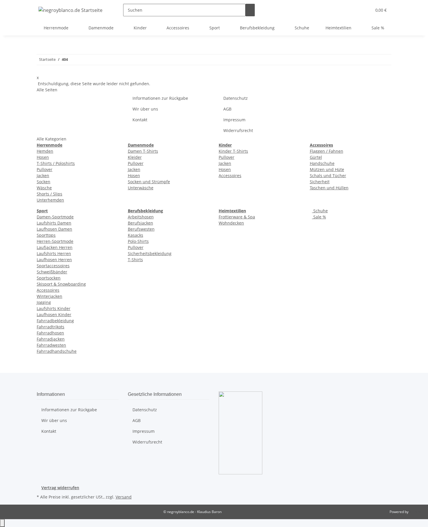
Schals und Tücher (328, 175)
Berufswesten (141, 229)
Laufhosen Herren (54, 259)
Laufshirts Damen (54, 223)
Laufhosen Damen (54, 229)
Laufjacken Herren (54, 247)
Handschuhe (322, 163)
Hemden (45, 151)
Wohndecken (231, 223)
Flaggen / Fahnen (326, 151)
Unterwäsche (140, 187)
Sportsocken (49, 278)
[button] (355, 10)
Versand (124, 497)
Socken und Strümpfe (149, 181)
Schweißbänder (52, 272)
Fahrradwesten (51, 345)
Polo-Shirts (138, 241)
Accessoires (230, 175)
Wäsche (44, 187)
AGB (227, 109)
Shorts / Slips (49, 194)
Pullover (44, 169)
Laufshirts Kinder (53, 308)
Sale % (319, 217)
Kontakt (139, 119)
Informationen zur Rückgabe (160, 98)
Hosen (43, 157)
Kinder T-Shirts (233, 151)
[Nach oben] (2, 523)
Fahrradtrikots (50, 327)
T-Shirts (135, 259)
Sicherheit (320, 181)
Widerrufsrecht (238, 130)
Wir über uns (145, 109)
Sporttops (46, 235)
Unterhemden (50, 200)
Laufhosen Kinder (54, 314)
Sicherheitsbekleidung (149, 253)
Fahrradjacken (51, 339)
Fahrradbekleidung (55, 320)
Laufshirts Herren (54, 253)
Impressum (234, 119)
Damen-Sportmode (55, 217)
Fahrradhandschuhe (57, 351)
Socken (43, 181)
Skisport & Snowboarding (61, 284)
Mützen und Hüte (327, 169)
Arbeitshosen (141, 217)
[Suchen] (250, 10)
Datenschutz (235, 98)
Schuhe (320, 210)
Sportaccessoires (53, 265)
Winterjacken (49, 296)
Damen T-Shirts (143, 151)
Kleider (135, 157)
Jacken (43, 175)
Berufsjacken (140, 223)
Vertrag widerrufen (60, 487)
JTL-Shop (416, 511)
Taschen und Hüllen (329, 187)
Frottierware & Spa (237, 217)
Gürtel (316, 157)
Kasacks (135, 235)
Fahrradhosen (50, 333)
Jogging (44, 302)
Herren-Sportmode (55, 241)
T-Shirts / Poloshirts (56, 163)
